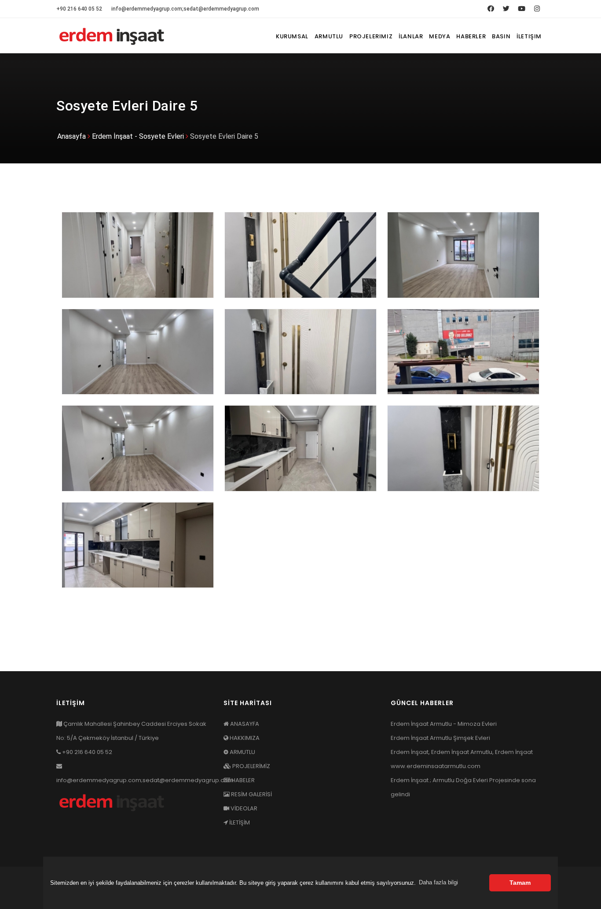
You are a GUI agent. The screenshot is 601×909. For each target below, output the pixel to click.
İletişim (529, 36)
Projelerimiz (370, 36)
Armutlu (329, 36)
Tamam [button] (520, 882)
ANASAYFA (244, 724)
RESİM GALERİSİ (251, 794)
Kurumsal (292, 36)
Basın (501, 36)
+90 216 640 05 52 (79, 9)
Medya (439, 36)
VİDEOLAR (243, 808)
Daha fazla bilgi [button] (438, 882)
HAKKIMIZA (244, 738)
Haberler (471, 36)
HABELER (242, 780)
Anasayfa (71, 136)
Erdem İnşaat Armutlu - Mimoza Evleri (444, 724)
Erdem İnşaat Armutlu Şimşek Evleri (440, 738)
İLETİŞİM (239, 822)
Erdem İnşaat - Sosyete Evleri (138, 136)
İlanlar (411, 36)
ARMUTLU (241, 752)
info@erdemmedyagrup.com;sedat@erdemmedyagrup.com (185, 9)
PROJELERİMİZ (250, 766)
